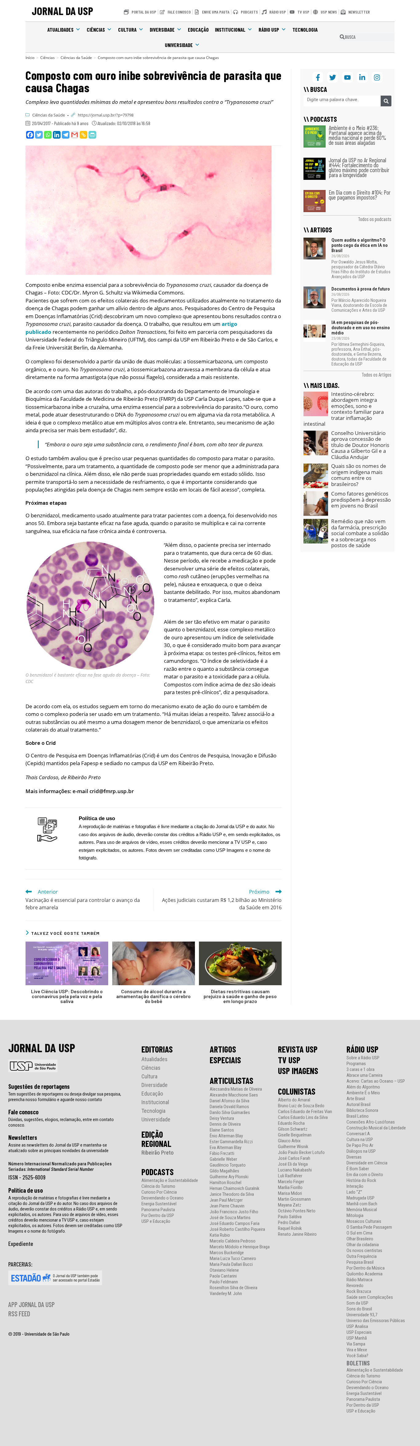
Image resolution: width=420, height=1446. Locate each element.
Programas (356, 1063)
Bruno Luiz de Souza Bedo (301, 1105)
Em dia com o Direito (365, 1174)
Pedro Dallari (289, 1222)
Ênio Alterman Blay (226, 1136)
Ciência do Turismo (158, 1186)
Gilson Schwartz (292, 1129)
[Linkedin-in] (362, 77)
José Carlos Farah (294, 1158)
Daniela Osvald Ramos (229, 1106)
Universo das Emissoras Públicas (376, 1320)
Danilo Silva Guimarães (230, 1112)
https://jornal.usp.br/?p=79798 (105, 115)
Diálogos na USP (361, 1151)
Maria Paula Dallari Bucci (231, 1264)
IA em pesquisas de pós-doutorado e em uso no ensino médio (360, 328)
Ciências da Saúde (48, 115)
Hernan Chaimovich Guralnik (235, 1188)
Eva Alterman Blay (225, 1147)
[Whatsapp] (48, 135)
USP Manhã (357, 1338)
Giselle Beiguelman (294, 1135)
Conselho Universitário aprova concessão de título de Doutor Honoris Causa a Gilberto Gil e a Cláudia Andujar (360, 444)
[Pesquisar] (386, 101)
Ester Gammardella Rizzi (231, 1141)
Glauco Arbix (289, 1141)
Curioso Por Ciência (159, 1192)
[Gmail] (74, 135)
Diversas (354, 1157)
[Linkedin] (57, 135)
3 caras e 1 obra (360, 1069)
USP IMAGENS (298, 1070)
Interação (355, 1186)
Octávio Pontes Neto (296, 1211)
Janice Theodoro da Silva (232, 1194)
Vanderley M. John (226, 1293)
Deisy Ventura (222, 1118)
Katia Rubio (220, 1235)
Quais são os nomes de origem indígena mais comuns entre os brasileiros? (358, 475)
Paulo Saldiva (290, 1216)
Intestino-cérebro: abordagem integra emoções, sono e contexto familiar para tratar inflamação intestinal (343, 409)
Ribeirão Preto (157, 1152)
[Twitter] (39, 135)
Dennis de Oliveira (225, 1124)
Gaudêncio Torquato (228, 1165)
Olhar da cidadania (363, 1244)
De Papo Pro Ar (360, 1145)
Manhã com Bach (362, 1204)
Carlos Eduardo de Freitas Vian (305, 1111)
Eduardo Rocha (291, 1123)
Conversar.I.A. (359, 1133)
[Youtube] (347, 77)
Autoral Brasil (358, 1104)
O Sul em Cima (359, 1233)
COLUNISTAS (296, 1091)
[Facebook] (30, 135)
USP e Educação (155, 1221)
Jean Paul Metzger (226, 1200)
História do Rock (361, 1180)
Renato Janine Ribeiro (297, 1234)
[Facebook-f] (317, 77)
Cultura (127, 29)
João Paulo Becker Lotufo (301, 1152)
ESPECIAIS (225, 1060)
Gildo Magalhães (224, 1171)
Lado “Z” (354, 1192)
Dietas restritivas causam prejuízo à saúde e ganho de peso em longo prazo (240, 996)
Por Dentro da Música (366, 1268)
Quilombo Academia (364, 1274)
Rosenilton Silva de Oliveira (233, 1287)
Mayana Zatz (289, 1205)
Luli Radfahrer (290, 1176)
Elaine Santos (222, 1130)
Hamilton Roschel (225, 1182)
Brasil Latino (358, 1116)
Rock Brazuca (359, 1291)
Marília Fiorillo (290, 1187)
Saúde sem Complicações (370, 1297)
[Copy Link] (83, 135)
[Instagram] (377, 77)
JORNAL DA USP (62, 10)
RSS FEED (19, 1314)
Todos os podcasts (374, 219)
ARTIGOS (223, 1049)
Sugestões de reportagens (39, 1086)
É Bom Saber (358, 1168)
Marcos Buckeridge (227, 1252)
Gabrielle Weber (223, 1159)
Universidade (179, 45)
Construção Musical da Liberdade (376, 1128)
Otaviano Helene (224, 1270)
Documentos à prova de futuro (360, 289)
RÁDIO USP (362, 1049)
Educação (198, 29)
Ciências (96, 29)
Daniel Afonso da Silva (229, 1101)
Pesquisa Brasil (360, 1262)
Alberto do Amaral (294, 1100)
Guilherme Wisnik (293, 1146)
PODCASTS (157, 1172)
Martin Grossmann (294, 1199)
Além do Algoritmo (363, 1087)
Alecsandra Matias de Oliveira (236, 1089)
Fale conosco (23, 1112)
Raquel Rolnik (290, 1228)
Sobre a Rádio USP (363, 1058)
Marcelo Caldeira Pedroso (233, 1241)
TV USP (289, 1060)
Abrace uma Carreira (364, 1075)
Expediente (20, 1243)
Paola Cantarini (223, 1276)
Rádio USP (269, 29)
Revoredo (355, 1285)
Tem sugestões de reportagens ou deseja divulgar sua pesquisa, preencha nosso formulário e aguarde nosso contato (64, 1096)
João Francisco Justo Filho (234, 1212)
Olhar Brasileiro (360, 1239)
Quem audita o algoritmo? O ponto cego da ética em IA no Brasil (359, 245)
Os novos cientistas (364, 1250)
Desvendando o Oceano (162, 1198)
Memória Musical (362, 1209)
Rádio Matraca (359, 1279)
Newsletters (22, 1137)
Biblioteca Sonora (362, 1110)
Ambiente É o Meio (363, 1093)
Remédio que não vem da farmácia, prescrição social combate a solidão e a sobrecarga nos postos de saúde (360, 533)
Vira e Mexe (357, 1350)
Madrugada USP (360, 1198)
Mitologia (355, 1215)
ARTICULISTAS (231, 1080)
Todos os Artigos (376, 374)
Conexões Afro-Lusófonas (371, 1122)
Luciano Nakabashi (295, 1170)
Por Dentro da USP (157, 1215)
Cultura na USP (360, 1139)
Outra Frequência (362, 1256)
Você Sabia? (357, 1355)
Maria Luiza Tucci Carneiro (233, 1258)
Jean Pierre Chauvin (227, 1206)
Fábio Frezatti (222, 1153)
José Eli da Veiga (293, 1164)
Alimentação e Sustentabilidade (169, 1180)
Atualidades (60, 29)
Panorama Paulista (158, 1209)
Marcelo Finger (291, 1181)
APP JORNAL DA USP (31, 1304)
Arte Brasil (356, 1098)
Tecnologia (305, 29)
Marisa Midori (290, 1193)
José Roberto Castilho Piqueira (237, 1229)
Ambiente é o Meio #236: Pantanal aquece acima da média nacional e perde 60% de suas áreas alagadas (357, 135)
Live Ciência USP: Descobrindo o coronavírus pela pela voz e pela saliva (67, 996)
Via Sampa (356, 1344)
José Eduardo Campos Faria (235, 1223)
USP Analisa (357, 1326)
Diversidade (162, 29)
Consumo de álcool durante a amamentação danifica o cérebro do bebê (153, 996)
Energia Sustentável (158, 1204)
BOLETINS (358, 1363)
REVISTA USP (298, 1049)
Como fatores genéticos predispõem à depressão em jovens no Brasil (361, 499)
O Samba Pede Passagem (369, 1227)
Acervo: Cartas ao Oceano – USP (376, 1081)
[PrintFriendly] (92, 135)
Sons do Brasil (359, 1309)
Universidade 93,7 (362, 1315)
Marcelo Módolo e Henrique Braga (240, 1247)
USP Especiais (359, 1332)
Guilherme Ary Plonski (229, 1176)
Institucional (230, 29)
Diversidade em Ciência (367, 1163)
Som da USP (357, 1303)
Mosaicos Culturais (364, 1221)
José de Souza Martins (230, 1217)
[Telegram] (65, 135)
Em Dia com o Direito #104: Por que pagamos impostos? (359, 195)
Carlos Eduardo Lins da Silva (303, 1117)
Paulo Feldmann (224, 1282)
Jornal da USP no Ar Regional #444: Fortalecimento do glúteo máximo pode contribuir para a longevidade (359, 167)
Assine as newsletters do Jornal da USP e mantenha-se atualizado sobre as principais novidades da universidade (58, 1147)
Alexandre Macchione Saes (234, 1095)
